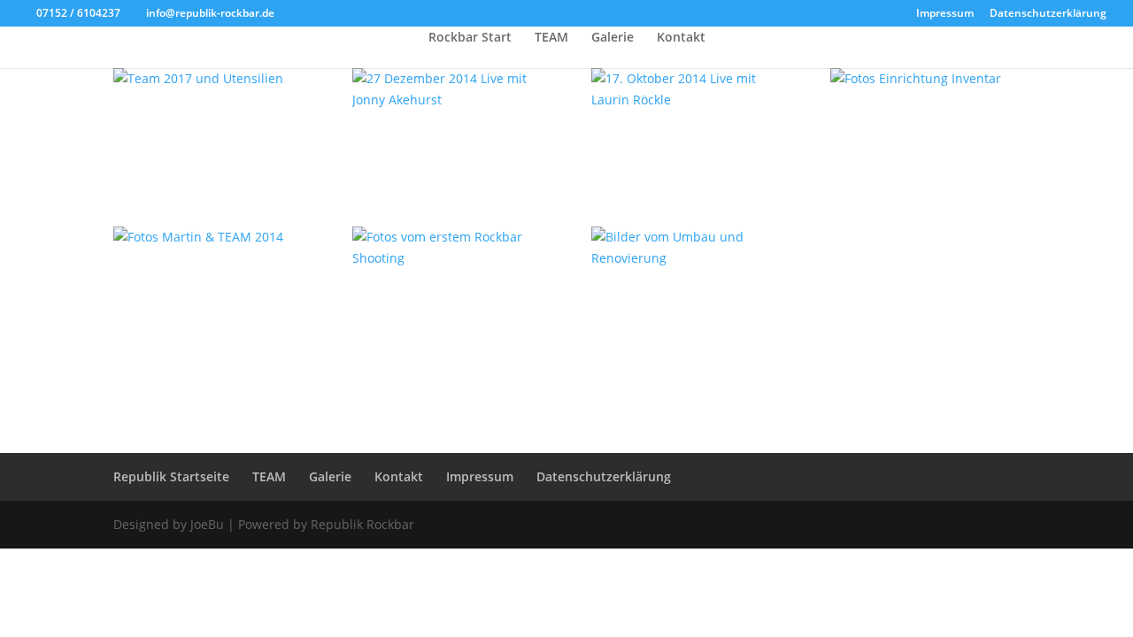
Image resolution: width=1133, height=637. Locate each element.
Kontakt (681, 38)
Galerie (612, 38)
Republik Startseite (171, 476)
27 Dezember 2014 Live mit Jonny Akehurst (438, 134)
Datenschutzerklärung (1048, 14)
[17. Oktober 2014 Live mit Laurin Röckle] (686, 89)
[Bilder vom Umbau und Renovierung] (686, 247)
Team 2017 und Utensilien (170, 114)
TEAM (551, 38)
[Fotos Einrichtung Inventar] (925, 78)
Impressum (945, 14)
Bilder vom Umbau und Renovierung (678, 293)
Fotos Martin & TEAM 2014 (191, 272)
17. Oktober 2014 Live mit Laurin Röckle (671, 134)
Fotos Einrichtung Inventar (895, 114)
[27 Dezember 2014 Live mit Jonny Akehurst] (447, 89)
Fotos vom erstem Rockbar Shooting (419, 293)
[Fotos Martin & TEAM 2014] (208, 237)
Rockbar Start (470, 38)
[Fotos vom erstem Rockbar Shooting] (447, 247)
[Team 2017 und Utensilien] (208, 78)
